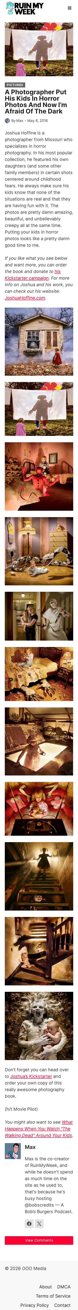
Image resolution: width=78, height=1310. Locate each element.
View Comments (39, 1240)
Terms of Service (53, 1296)
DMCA (64, 1286)
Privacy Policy (34, 1305)
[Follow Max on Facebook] (29, 1223)
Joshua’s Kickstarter (31, 1076)
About (45, 1286)
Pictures (15, 85)
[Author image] (7, 120)
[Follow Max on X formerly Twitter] (39, 1223)
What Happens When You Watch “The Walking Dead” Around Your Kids (39, 1128)
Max (19, 120)
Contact (62, 1305)
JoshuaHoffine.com (25, 297)
